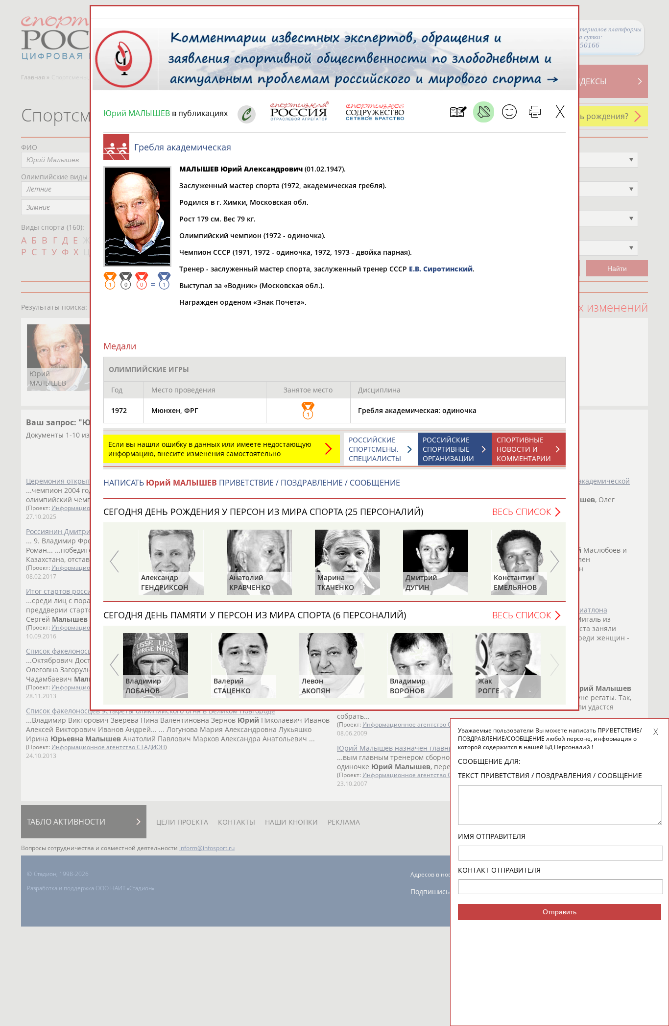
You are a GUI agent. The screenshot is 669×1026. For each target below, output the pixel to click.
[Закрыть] (560, 111)
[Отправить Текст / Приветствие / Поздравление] (509, 111)
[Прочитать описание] (483, 111)
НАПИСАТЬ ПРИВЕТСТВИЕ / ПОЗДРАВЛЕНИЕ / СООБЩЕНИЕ (251, 482)
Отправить (559, 912)
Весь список (521, 511)
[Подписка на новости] (458, 111)
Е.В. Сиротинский (441, 268)
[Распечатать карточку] (534, 111)
